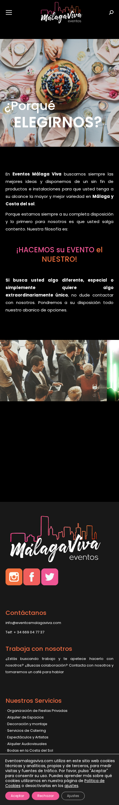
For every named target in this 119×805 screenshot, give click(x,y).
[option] (62, 376)
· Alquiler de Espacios (25, 717)
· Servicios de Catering (26, 730)
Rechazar (45, 795)
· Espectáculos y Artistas (27, 737)
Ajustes (73, 795)
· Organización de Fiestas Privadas (37, 710)
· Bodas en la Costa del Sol (29, 750)
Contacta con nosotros (90, 665)
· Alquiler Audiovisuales (26, 743)
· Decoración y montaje (26, 724)
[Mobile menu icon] (9, 12)
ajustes (71, 785)
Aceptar (17, 795)
